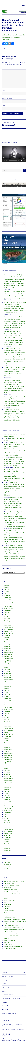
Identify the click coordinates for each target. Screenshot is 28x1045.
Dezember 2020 (8, 728)
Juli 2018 (6, 789)
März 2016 (7, 848)
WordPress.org (8, 869)
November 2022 (8, 679)
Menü (23, 5)
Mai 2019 (6, 768)
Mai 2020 (6, 743)
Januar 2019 (7, 776)
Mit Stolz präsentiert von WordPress (12, 1042)
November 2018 (8, 780)
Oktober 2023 (8, 656)
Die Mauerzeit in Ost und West (13, 894)
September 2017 (8, 810)
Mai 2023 (6, 667)
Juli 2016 (6, 839)
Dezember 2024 (8, 627)
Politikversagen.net (9, 917)
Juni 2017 (6, 816)
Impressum (7, 906)
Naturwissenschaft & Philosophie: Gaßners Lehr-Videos (12, 1025)
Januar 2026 (7, 600)
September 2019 (8, 759)
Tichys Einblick (8, 944)
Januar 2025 (7, 625)
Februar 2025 (8, 623)
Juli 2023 (6, 663)
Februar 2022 (8, 698)
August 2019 (7, 762)
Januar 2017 (7, 827)
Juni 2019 (6, 766)
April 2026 (7, 593)
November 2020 (8, 730)
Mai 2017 (6, 818)
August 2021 (7, 711)
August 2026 (7, 585)
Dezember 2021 (8, 703)
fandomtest (7, 434)
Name (4, 90)
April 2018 (7, 795)
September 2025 (8, 608)
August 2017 (7, 812)
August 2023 (7, 661)
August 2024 (7, 635)
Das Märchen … (8, 887)
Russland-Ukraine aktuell (9, 1006)
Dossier (6, 896)
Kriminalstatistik (9, 910)
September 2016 (8, 835)
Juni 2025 (6, 614)
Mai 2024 (6, 642)
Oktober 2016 (8, 833)
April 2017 (6, 820)
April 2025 (7, 618)
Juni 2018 (6, 791)
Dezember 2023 (8, 652)
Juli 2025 (6, 612)
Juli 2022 (6, 688)
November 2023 (8, 654)
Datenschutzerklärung (10, 889)
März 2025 (7, 621)
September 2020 (8, 734)
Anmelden (7, 862)
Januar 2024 (7, 650)
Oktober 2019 (8, 757)
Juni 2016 (6, 841)
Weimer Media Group (10, 948)
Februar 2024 (8, 648)
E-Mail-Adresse (7, 98)
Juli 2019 (6, 764)
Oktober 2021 (8, 707)
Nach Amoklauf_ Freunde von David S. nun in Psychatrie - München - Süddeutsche (13, 37)
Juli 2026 (6, 587)
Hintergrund (7, 904)
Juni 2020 (6, 741)
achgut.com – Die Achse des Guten (14, 881)
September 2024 (8, 633)
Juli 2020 (6, 738)
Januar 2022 (7, 701)
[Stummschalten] (21, 160)
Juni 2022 (6, 690)
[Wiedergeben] (4, 160)
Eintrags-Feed (8, 864)
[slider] (13, 160)
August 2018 (7, 787)
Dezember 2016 (8, 829)
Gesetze (6, 902)
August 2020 (7, 736)
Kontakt (6, 908)
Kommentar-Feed (9, 867)
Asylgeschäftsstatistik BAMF (12, 885)
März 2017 (7, 823)
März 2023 (7, 671)
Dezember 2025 (8, 602)
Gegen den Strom (9, 900)
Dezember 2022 (8, 677)
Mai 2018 (6, 793)
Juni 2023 (6, 665)
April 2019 (7, 770)
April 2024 (7, 644)
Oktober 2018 (8, 783)
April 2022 (7, 694)
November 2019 (8, 755)
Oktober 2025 (8, 606)
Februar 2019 (7, 774)
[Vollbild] (24, 160)
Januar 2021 (7, 726)
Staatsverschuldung (9, 940)
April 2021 (7, 719)
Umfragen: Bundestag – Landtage (14, 946)
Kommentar (6, 68)
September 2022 (8, 684)
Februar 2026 (8, 597)
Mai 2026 (6, 591)
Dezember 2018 (8, 778)
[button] (14, 154)
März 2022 (7, 696)
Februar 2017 (7, 825)
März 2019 (7, 772)
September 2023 (8, 658)
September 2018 (8, 785)
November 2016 (8, 831)
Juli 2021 (6, 713)
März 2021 (7, 722)
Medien (6, 913)
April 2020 (7, 745)
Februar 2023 (7, 673)
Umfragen (5, 980)
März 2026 (7, 595)
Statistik (6, 942)
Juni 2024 (6, 640)
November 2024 (8, 629)
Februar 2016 (7, 850)
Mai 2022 (6, 692)
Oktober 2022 (8, 682)
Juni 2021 (6, 715)
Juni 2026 (6, 589)
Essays (6, 898)
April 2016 (7, 846)
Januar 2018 (7, 802)
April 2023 (7, 669)
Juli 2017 (6, 814)
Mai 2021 (6, 717)
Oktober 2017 (7, 808)
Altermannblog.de (9, 883)
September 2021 (8, 709)
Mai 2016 (6, 844)
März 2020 (7, 747)
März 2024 (7, 646)
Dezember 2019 (8, 753)
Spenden (6, 938)
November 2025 (8, 604)
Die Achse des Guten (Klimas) (12, 892)
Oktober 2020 (8, 732)
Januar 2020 (7, 751)
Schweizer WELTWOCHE (11, 936)
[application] (14, 154)
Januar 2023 (7, 675)
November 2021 (8, 705)
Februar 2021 (7, 724)
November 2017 (8, 806)
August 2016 (7, 837)
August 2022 (7, 686)
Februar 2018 (7, 799)
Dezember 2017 (8, 804)
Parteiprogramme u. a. (10, 915)
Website (4, 105)
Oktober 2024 (8, 631)
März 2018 (7, 797)
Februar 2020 (8, 749)
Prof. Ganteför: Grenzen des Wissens (14, 919)
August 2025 (7, 610)
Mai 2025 (6, 616)
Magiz (5, 438)
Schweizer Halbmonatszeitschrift (13, 934)
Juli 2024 (6, 637)
